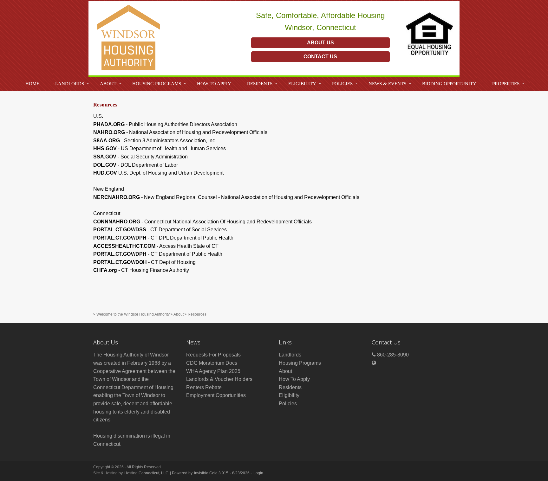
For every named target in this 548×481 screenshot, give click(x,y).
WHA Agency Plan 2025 (213, 371)
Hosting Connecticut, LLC (146, 473)
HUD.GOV (105, 173)
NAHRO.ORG (109, 132)
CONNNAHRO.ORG (116, 221)
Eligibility (302, 83)
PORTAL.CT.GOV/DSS (119, 229)
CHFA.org (105, 270)
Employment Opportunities (216, 395)
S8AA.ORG (106, 140)
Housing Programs (156, 83)
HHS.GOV (105, 148)
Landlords (69, 83)
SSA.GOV (104, 156)
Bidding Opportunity (449, 83)
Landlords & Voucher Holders (219, 379)
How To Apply (214, 83)
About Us (320, 42)
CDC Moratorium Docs (211, 363)
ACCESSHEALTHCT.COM (124, 246)
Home (32, 83)
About (108, 83)
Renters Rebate (204, 387)
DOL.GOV (104, 165)
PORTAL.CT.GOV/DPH (120, 237)
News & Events (387, 83)
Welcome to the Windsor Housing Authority (133, 314)
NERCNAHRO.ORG (116, 197)
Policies (342, 83)
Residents (259, 83)
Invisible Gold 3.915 (211, 473)
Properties (505, 83)
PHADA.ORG (109, 124)
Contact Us (320, 56)
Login (258, 473)
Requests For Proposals (213, 354)
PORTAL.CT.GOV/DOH (120, 262)
